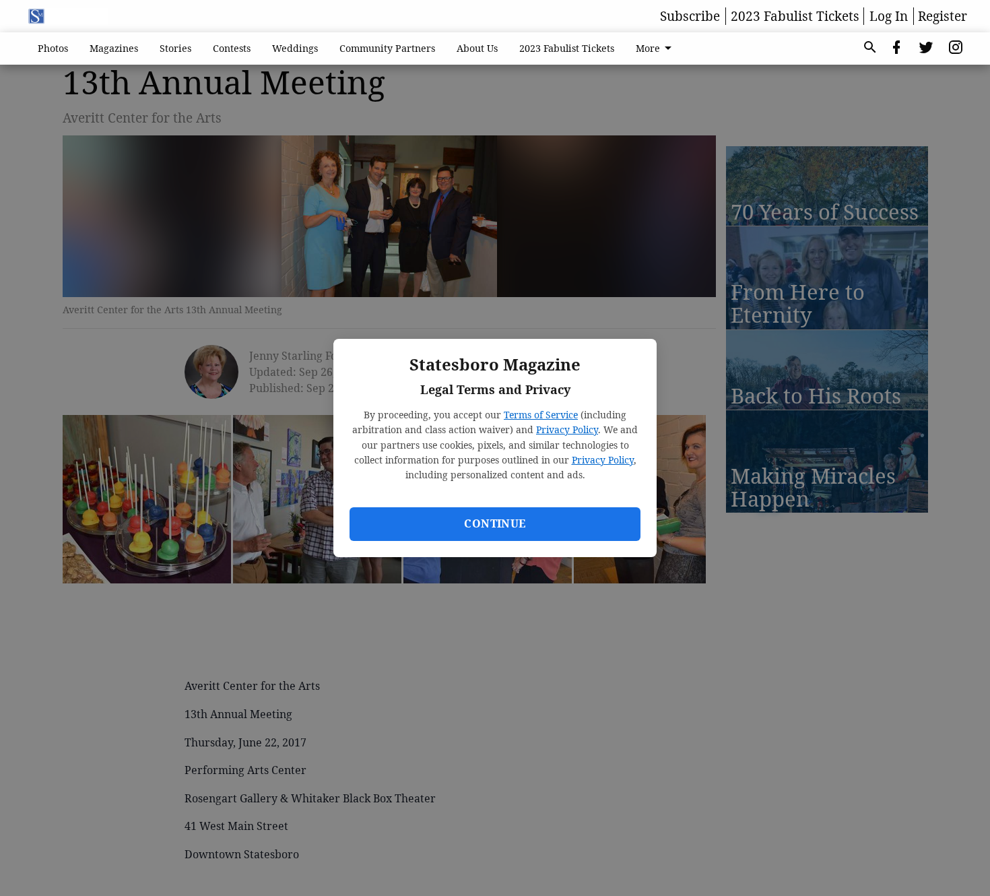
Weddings (295, 48)
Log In (888, 16)
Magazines (114, 48)
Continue (494, 523)
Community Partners (387, 48)
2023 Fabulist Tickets (795, 16)
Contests (232, 48)
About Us (477, 48)
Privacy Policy (567, 429)
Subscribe (690, 16)
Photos (53, 48)
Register (942, 16)
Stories (175, 48)
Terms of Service (541, 414)
